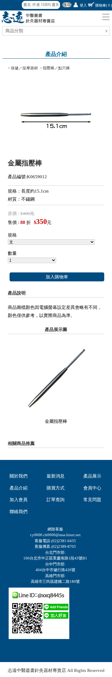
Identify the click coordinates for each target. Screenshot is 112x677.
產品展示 (92, 476)
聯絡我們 (18, 511)
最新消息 (56, 476)
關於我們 (18, 476)
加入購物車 (57, 277)
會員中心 (92, 488)
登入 (83, 5)
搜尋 (66, 4)
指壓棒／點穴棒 (56, 68)
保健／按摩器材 (24, 68)
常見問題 (92, 499)
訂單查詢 (56, 499)
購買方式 (56, 488)
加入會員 (18, 499)
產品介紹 (18, 488)
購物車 (103, 5)
